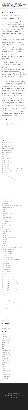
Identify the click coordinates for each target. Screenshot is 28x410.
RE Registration (6, 255)
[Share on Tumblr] (16, 124)
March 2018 (5, 348)
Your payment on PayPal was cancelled (12, 316)
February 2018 (6, 350)
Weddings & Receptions (8, 308)
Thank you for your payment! (9, 302)
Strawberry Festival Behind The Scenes (12, 281)
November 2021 (6, 338)
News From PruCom (7, 229)
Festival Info (5, 193)
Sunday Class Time (7, 294)
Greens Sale (5, 203)
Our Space (4, 235)
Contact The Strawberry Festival (10, 173)
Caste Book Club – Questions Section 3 (12, 169)
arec (3, 154)
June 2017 (4, 364)
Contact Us (5, 175)
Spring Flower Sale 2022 (8, 271)
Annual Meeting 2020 (7, 152)
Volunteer (4, 306)
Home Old (4, 211)
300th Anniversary (6, 142)
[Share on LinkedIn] (14, 124)
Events (4, 185)
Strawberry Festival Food (8, 286)
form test (4, 195)
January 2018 (5, 352)
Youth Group (5, 318)
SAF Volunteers (6, 265)
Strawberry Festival (7, 273)
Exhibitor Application (7, 187)
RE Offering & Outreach (8, 253)
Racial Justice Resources (8, 251)
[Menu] (24, 5)
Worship (4, 312)
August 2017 (5, 362)
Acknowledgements (7, 146)
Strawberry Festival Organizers (10, 288)
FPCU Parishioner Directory (9, 199)
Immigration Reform (7, 217)
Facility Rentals (6, 189)
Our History (5, 233)
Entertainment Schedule (8, 183)
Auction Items (5, 156)
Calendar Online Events (8, 158)
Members (4, 223)
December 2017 (6, 354)
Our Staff (4, 239)
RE (3, 326)
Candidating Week (6, 160)
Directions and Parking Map (9, 179)
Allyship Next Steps (7, 150)
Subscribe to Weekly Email (9, 292)
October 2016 (5, 378)
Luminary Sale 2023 (7, 221)
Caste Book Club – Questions (9, 164)
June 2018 (4, 344)
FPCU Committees (7, 197)
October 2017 (5, 358)
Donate (4, 181)
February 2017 (6, 370)
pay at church (5, 243)
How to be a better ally (8, 213)
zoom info (4, 320)
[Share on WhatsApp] (9, 124)
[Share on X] (6, 124)
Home (3, 209)
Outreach (4, 241)
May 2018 (4, 346)
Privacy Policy (5, 245)
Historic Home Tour (7, 207)
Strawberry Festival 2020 (8, 277)
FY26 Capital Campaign (8, 201)
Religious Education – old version (10, 259)
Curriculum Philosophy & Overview (11, 177)
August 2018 (5, 342)
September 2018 (6, 340)
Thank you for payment (8, 300)
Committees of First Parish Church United (12, 171)
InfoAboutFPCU (6, 219)
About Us (4, 144)
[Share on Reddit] (22, 124)
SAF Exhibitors (5, 263)
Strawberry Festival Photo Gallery (10, 290)
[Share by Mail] (24, 124)
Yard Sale (4, 314)
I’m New (4, 215)
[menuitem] (20, 5)
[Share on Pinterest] (11, 124)
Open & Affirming (6, 231)
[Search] (20, 5)
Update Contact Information (9, 304)
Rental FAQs (5, 261)
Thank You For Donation (8, 298)
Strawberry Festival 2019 (8, 275)
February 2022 (6, 336)
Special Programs (6, 269)
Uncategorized (13, 15)
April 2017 (4, 366)
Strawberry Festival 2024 (8, 279)
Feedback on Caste (7, 191)
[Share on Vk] (19, 124)
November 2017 (6, 356)
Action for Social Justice (8, 148)
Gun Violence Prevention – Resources (11, 205)
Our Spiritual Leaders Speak (9, 237)
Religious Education (7, 257)
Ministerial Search (6, 225)
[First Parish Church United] (11, 5)
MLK (3, 227)
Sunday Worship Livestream (9, 296)
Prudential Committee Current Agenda (12, 247)
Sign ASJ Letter (6, 267)
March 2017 (5, 368)
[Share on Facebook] (3, 124)
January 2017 (5, 372)
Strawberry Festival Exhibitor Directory (12, 283)
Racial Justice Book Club (8, 249)
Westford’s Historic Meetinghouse (11, 310)
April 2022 (4, 334)
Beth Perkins (20, 15)
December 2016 (6, 374)
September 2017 (6, 360)
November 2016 (6, 376)
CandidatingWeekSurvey (8, 162)
